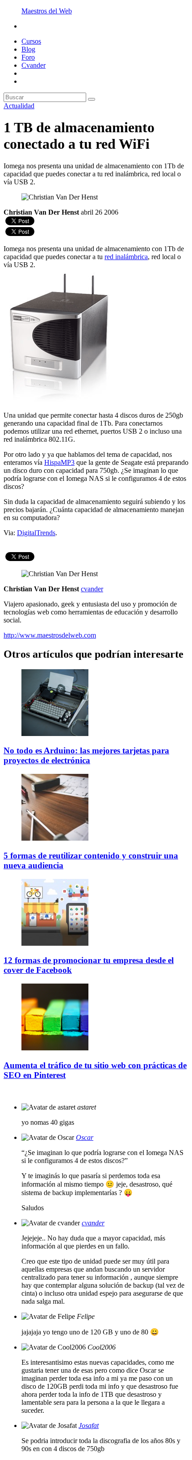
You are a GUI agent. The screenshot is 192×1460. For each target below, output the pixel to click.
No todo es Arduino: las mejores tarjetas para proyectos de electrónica (86, 755)
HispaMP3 (59, 462)
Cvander (33, 65)
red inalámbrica (126, 256)
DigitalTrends (36, 533)
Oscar (84, 1137)
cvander (93, 1223)
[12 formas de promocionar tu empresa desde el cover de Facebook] (54, 943)
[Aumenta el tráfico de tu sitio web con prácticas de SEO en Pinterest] (54, 1048)
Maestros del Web (46, 11)
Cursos (31, 41)
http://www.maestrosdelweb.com (50, 635)
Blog (28, 49)
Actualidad (19, 106)
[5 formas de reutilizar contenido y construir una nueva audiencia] (54, 838)
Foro (28, 57)
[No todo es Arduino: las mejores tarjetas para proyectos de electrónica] (54, 733)
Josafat (89, 1425)
